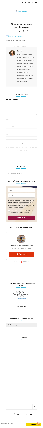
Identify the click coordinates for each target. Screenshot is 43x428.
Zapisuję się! (21, 218)
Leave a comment (21, 46)
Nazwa (8, 119)
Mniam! (33, 425)
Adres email (10, 127)
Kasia (19, 51)
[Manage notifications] (38, 423)
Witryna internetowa (12, 135)
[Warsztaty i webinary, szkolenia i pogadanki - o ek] (21, 365)
